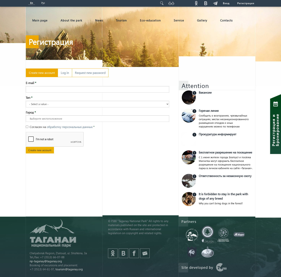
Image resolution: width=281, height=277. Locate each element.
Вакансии (205, 92)
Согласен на (62, 127)
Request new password (90, 73)
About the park (71, 20)
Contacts (226, 20)
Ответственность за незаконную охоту (225, 176)
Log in (65, 73)
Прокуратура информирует (217, 134)
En (31, 2)
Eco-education (150, 20)
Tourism (121, 20)
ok (196, 3)
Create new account (43, 74)
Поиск (161, 3)
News (99, 20)
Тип (29, 97)
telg (215, 3)
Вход (226, 3)
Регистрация (245, 3)
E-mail (31, 83)
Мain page (40, 20)
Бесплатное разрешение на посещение (225, 152)
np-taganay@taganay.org (46, 261)
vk (205, 3)
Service (179, 20)
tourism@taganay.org (69, 269)
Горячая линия (209, 110)
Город (31, 112)
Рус (43, 2)
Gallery (202, 20)
